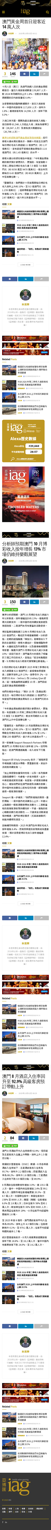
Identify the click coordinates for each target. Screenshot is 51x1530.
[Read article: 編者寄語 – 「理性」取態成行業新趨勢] (8, 252)
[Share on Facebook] (24, 74)
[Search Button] (47, 11)
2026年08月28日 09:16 (26, 220)
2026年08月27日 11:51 (26, 255)
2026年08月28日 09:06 (26, 231)
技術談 (30, 1508)
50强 (30, 1511)
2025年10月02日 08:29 (28, 1093)
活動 (4, 1511)
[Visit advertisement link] (25, 3)
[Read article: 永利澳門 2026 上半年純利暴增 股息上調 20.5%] (8, 240)
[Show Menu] (3, 11)
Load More (26, 265)
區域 (23, 1511)
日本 (17, 1511)
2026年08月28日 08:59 (26, 243)
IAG (9, 1500)
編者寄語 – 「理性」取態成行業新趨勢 (33, 250)
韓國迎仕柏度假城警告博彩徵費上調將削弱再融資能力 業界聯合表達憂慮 (33, 214)
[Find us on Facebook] (2, 1522)
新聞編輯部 (21, 388)
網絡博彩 (39, 1508)
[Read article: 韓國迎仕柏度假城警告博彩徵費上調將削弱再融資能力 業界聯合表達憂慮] (8, 214)
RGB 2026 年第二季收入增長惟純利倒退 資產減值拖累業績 (32, 226)
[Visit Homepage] (25, 12)
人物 (17, 1508)
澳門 (10, 1511)
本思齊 (11, 33)
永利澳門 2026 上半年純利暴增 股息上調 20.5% (33, 238)
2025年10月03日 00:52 (28, 33)
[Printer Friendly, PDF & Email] (10, 81)
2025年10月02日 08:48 (28, 560)
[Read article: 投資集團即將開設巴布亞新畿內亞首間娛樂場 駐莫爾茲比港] (9, 410)
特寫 (10, 1508)
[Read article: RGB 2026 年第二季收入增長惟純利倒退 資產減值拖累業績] (8, 228)
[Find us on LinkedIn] (6, 1522)
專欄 (23, 1508)
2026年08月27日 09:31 (32, 413)
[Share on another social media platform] (44, 74)
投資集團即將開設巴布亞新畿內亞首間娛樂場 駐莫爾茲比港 (32, 408)
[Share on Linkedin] (34, 74)
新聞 (4, 1508)
